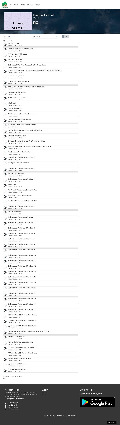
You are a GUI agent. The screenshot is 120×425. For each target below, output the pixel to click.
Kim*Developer (72, 415)
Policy (44, 394)
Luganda (113, 422)
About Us (30, 5)
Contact (45, 392)
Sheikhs (16, 5)
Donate (37, 5)
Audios (22, 5)
